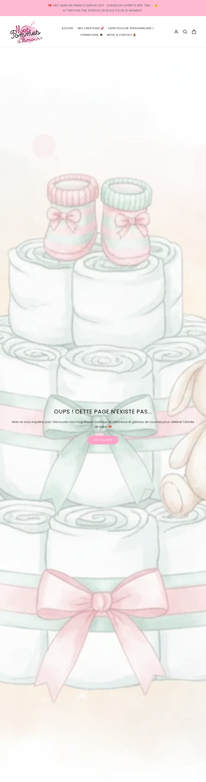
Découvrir (103, 440)
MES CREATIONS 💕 (91, 28)
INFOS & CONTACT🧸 (121, 35)
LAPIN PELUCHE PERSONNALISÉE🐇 (131, 28)
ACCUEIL (68, 28)
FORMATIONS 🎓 (92, 35)
